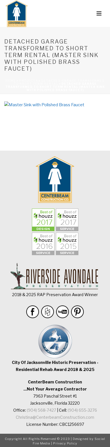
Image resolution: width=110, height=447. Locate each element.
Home (10, 80)
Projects (28, 80)
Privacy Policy (65, 443)
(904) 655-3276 (82, 410)
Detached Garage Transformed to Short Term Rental (59, 82)
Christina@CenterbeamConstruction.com (55, 417)
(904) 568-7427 (41, 410)
